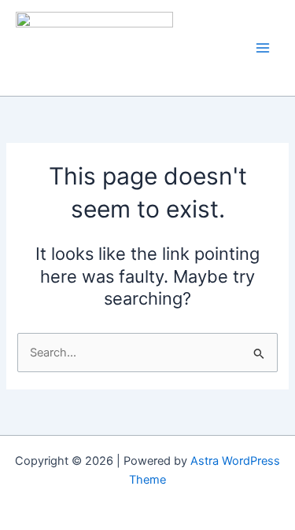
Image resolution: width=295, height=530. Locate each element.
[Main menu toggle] (262, 47)
